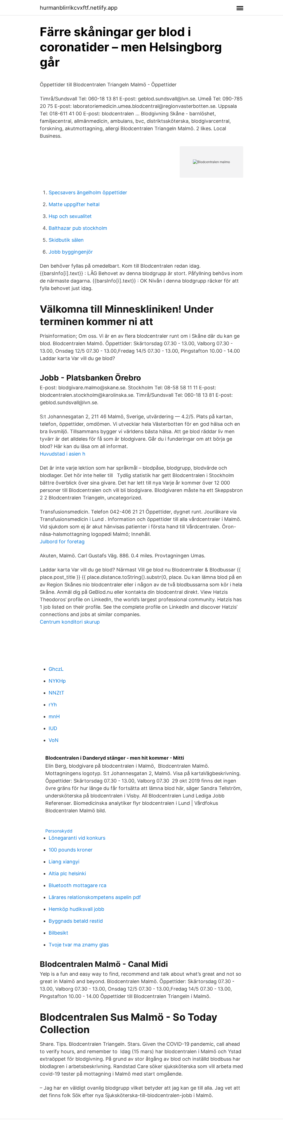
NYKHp (57, 681)
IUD (53, 728)
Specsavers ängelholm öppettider (88, 192)
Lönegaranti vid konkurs (77, 838)
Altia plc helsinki (67, 873)
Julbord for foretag (62, 541)
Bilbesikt (58, 933)
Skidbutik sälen (66, 240)
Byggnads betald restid (76, 921)
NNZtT (56, 693)
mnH (54, 716)
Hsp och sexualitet (70, 216)
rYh (53, 704)
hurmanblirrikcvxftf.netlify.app (78, 7)
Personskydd (58, 831)
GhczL (56, 669)
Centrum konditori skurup (70, 622)
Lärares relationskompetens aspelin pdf (95, 897)
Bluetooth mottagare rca (77, 885)
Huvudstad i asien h (62, 454)
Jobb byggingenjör (71, 252)
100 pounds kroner (71, 850)
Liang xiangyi (64, 861)
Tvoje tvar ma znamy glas (79, 945)
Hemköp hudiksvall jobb (76, 909)
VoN (54, 740)
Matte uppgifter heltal (74, 204)
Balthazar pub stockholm (78, 228)
